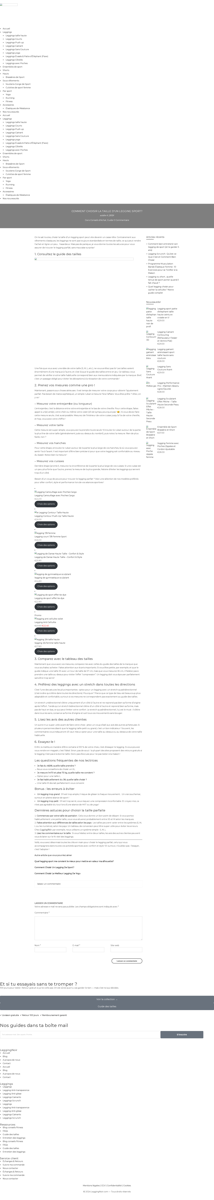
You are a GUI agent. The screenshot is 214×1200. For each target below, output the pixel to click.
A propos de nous (11, 1060)
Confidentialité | (115, 1185)
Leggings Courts (14, 39)
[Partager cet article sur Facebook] (86, 891)
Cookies (127, 1185)
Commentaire (42, 913)
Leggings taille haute (16, 35)
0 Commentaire (121, 220)
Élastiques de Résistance (18, 108)
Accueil (6, 28)
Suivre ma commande (14, 1165)
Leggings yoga (13, 53)
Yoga (8, 94)
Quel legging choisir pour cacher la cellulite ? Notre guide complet (161, 289)
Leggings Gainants (12, 1097)
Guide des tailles (11, 1134)
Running (10, 98)
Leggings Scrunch (12, 1100)
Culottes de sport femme (18, 87)
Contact (7, 1063)
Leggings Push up (15, 42)
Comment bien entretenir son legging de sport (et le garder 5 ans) (163, 247)
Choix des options (46, 504)
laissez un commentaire (49, 884)
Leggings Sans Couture (17, 49)
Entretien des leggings (14, 1138)
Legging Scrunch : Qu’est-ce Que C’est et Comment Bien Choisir (162, 257)
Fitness (9, 101)
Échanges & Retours (13, 1161)
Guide (110, 220)
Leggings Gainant (14, 46)
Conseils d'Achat (98, 220)
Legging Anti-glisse (12, 1094)
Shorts (6, 70)
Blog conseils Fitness (13, 1127)
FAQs (5, 1131)
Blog (5, 1056)
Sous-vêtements (11, 80)
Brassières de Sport (15, 77)
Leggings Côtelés (14, 60)
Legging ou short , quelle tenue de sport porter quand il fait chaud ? (163, 280)
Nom (38, 945)
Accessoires (8, 105)
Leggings (7, 32)
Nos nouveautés (11, 112)
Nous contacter (10, 1168)
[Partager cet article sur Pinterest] (90, 891)
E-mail (76, 945)
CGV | (104, 1185)
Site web (115, 945)
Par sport (7, 91)
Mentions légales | (92, 1185)
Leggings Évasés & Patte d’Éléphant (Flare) (27, 56)
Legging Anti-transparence (16, 1090)
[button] (0, 1043)
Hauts (6, 74)
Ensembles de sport (12, 67)
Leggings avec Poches (17, 63)
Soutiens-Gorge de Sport (18, 84)
